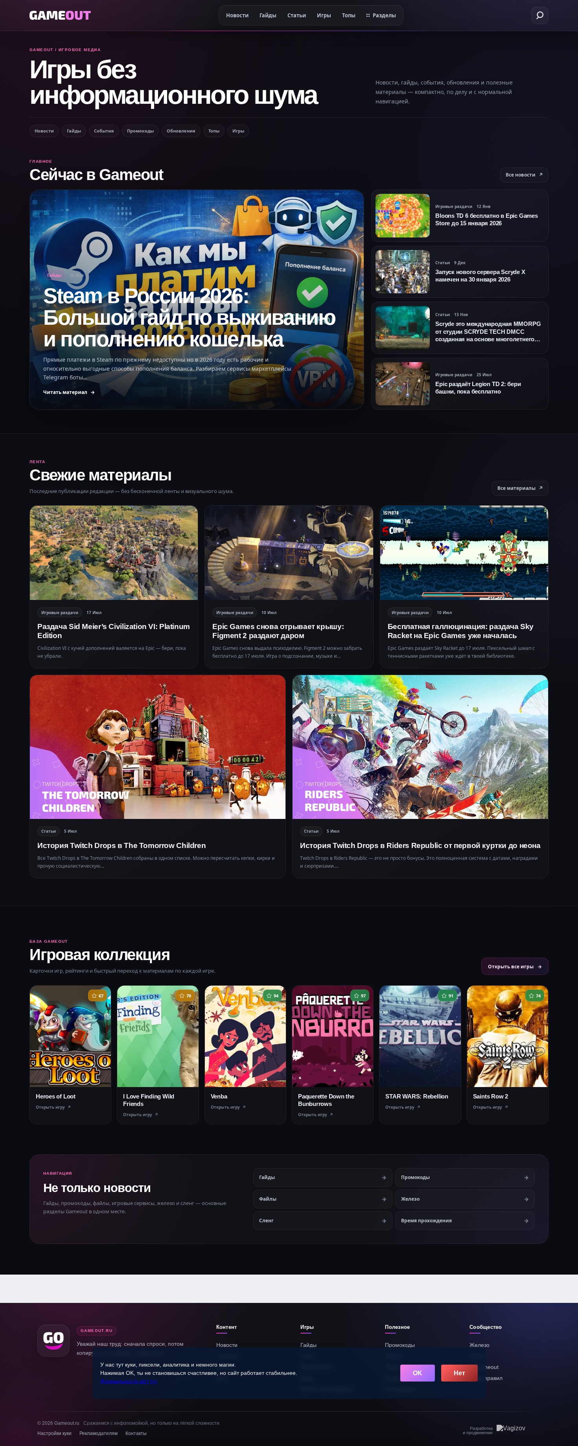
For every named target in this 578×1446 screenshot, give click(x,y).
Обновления (181, 131)
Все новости (524, 174)
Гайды (74, 131)
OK (417, 1373)
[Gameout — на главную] (60, 15)
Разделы (384, 15)
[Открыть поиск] (540, 15)
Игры (238, 131)
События (104, 131)
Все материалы (520, 488)
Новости (44, 131)
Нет (459, 1373)
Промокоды (140, 131)
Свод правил (486, 1378)
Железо (479, 1345)
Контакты (136, 1433)
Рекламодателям (98, 1433)
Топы (213, 131)
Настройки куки (54, 1433)
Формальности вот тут (128, 1381)
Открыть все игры (515, 966)
